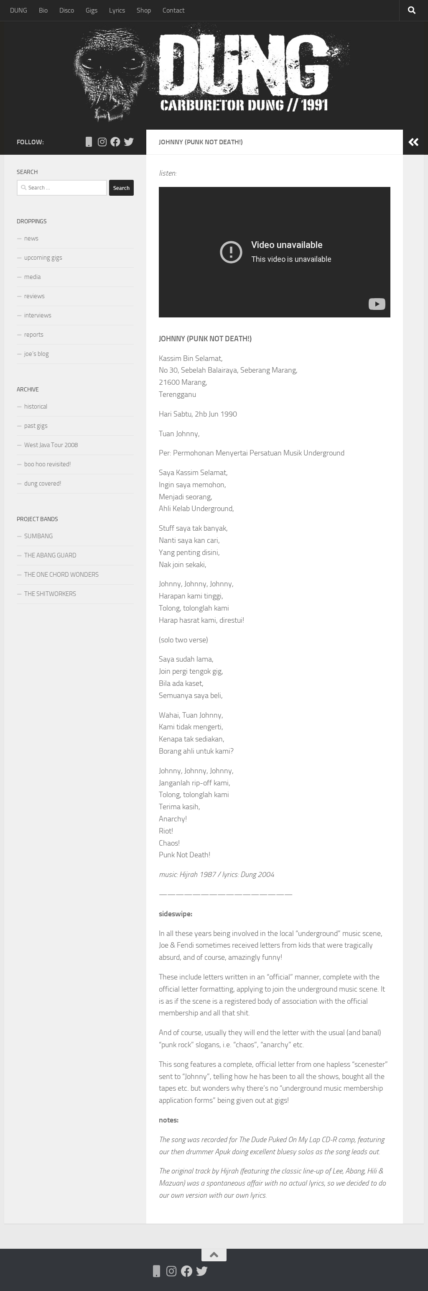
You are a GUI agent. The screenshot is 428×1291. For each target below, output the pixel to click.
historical (35, 406)
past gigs (36, 425)
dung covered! (42, 483)
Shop (144, 10)
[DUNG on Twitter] (129, 142)
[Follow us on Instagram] (102, 142)
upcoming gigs (43, 257)
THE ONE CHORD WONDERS (61, 574)
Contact (174, 10)
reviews (34, 296)
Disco (66, 10)
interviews (37, 315)
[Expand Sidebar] (413, 142)
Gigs (91, 10)
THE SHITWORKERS (50, 594)
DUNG (18, 10)
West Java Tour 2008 (51, 445)
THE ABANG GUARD (50, 555)
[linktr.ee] (89, 142)
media (32, 277)
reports (33, 334)
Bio (43, 10)
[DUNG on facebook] (115, 142)
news (31, 238)
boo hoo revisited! (47, 464)
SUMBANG (38, 536)
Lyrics (117, 10)
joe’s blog (36, 354)
